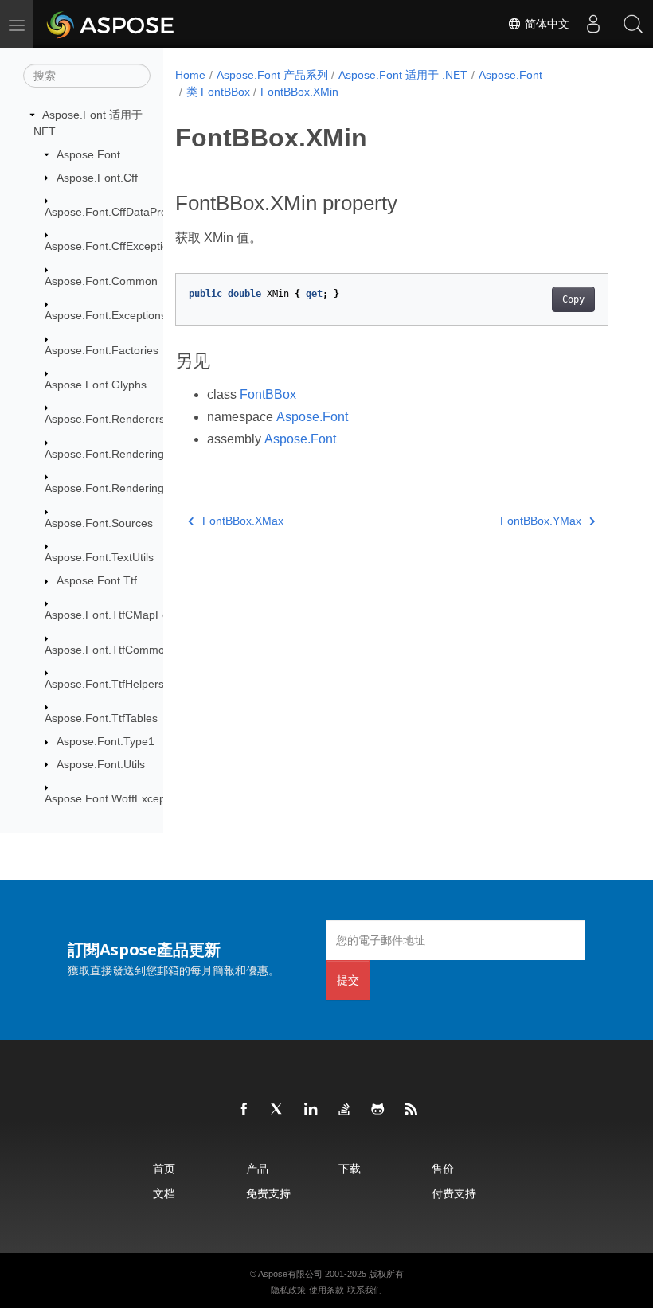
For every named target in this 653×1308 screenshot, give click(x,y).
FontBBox (268, 394)
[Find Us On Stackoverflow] (344, 1109)
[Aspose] (111, 24)
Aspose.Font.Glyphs (96, 384)
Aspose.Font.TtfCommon (108, 649)
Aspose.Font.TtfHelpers (104, 683)
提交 (348, 979)
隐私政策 (288, 1289)
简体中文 (545, 24)
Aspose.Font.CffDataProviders (121, 211)
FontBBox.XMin (299, 91)
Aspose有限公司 (290, 1274)
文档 (164, 1193)
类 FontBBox (218, 91)
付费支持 (454, 1193)
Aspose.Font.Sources (99, 523)
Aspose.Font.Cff (97, 177)
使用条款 (326, 1289)
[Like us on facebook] (244, 1109)
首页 (164, 1168)
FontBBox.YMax (540, 520)
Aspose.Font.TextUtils (99, 557)
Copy (573, 299)
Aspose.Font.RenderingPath (116, 488)
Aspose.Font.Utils (101, 764)
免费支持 (268, 1193)
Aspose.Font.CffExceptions (113, 246)
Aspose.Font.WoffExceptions (117, 798)
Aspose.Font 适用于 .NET (402, 74)
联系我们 (364, 1289)
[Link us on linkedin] (311, 1109)
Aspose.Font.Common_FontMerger (134, 281)
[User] (593, 24)
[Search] (633, 24)
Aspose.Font (88, 154)
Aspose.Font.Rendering (104, 453)
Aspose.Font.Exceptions (105, 315)
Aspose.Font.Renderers (105, 418)
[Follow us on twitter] (278, 1109)
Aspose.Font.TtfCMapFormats (121, 614)
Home (190, 74)
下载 (349, 1168)
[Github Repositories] (378, 1109)
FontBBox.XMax (242, 520)
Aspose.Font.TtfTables (101, 718)
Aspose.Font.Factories (101, 350)
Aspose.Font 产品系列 (272, 74)
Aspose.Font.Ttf (97, 580)
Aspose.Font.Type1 (105, 741)
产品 (257, 1168)
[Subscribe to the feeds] (411, 1109)
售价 (443, 1168)
